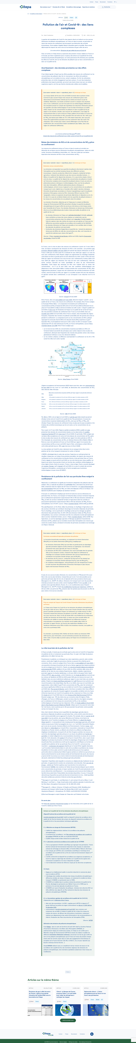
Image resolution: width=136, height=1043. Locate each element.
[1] (42, 794)
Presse (96, 1)
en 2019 (85, 583)
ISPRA (53, 767)
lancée (60, 466)
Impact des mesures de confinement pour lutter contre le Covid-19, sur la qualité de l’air (68, 136)
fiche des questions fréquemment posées (56, 803)
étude (45, 695)
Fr (114, 1)
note (88, 430)
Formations (110, 1)
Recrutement (103, 1)
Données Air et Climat (59, 7)
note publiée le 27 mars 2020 (63, 299)
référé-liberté (55, 728)
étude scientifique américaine (62, 681)
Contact (91, 1)
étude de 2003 (80, 675)
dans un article (56, 675)
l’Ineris (48, 872)
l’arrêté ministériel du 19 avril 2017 (65, 909)
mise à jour (52, 309)
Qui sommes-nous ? (45, 7)
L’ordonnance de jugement (56, 746)
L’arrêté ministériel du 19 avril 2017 (53, 817)
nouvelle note (45, 313)
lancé (48, 460)
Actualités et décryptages (73, 7)
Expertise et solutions (88, 7)
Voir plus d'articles (68, 1020)
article (86, 687)
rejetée (62, 738)
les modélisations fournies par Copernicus (74, 586)
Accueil (28, 13)
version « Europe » (49, 466)
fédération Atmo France (62, 900)
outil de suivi (73, 417)
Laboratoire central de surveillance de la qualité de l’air (62, 841)
